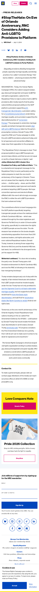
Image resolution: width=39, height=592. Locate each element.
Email (7, 483)
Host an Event (19, 564)
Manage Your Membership (19, 539)
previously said (12, 328)
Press (20, 558)
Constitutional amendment (15, 114)
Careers (19, 552)
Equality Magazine (19, 545)
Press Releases (12, 12)
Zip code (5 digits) (12, 492)
